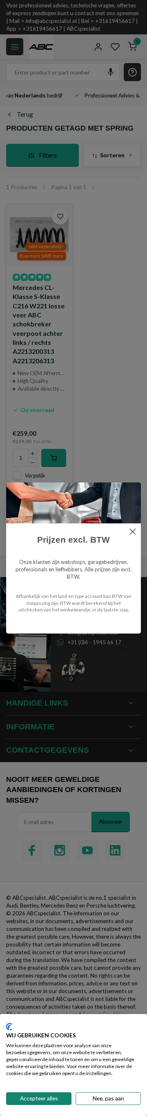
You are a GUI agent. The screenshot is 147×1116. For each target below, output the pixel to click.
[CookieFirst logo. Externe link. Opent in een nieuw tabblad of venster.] (9, 1026)
